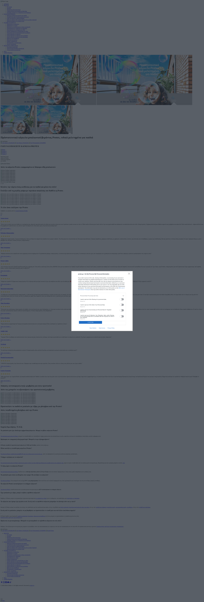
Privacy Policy (111, 328)
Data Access (102, 328)
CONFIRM (90, 322)
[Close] (129, 274)
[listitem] (102, 296)
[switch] (122, 299)
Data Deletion (93, 328)
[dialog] (102, 301)
